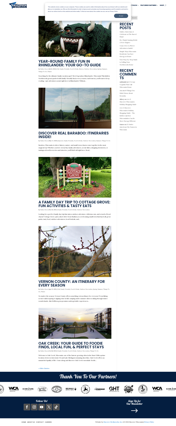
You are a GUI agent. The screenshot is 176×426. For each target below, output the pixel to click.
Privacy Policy (149, 422)
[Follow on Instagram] (34, 407)
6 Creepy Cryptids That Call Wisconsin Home (127, 84)
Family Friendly (64, 69)
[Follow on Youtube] (41, 407)
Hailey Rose (44, 69)
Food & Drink (74, 69)
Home (24, 422)
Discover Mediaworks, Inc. (113, 422)
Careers (48, 422)
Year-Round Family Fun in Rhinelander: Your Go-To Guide (69, 63)
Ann (121, 90)
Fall (58, 69)
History (81, 69)
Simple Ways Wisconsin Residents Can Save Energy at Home (128, 54)
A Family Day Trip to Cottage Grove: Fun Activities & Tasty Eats (74, 204)
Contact (40, 422)
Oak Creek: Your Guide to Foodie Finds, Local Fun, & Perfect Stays (71, 345)
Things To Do (42, 71)
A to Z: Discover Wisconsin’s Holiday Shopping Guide (128, 101)
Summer (104, 69)
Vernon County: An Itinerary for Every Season (71, 283)
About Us (31, 422)
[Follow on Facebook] (27, 407)
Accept (121, 16)
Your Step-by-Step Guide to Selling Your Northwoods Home (128, 62)
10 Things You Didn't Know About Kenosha (127, 93)
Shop (162, 5)
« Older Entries (43, 368)
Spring (99, 69)
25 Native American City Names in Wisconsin (128, 127)
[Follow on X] (49, 407)
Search (134, 18)
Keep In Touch (131, 5)
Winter (50, 71)
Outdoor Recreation (90, 69)
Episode (60, 141)
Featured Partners (148, 5)
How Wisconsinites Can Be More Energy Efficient (127, 118)
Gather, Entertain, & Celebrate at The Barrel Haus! (128, 34)
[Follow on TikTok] (56, 407)
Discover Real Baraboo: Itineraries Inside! (73, 135)
